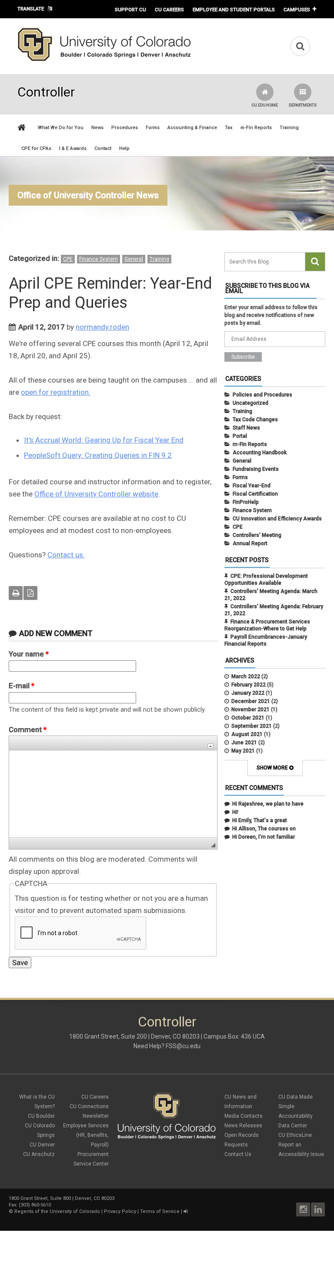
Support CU (130, 10)
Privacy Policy (120, 1211)
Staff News (246, 428)
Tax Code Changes (255, 419)
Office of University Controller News (88, 195)
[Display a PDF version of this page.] (30, 593)
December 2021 (250, 701)
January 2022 (247, 693)
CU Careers (169, 10)
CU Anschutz (39, 1154)
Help (124, 148)
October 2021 (247, 718)
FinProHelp (246, 502)
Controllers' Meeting (257, 535)
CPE (68, 259)
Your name (29, 654)
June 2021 (244, 743)
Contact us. (66, 554)
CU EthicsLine (295, 1135)
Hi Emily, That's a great (259, 820)
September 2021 (251, 726)
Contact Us (237, 1154)
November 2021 (250, 709)
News (97, 127)
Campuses (297, 10)
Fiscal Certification (255, 494)
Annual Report (250, 543)
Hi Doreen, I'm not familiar (263, 837)
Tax (229, 127)
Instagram (303, 1209)
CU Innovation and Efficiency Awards (277, 519)
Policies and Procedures (262, 395)
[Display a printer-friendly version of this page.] (16, 593)
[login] (185, 1211)
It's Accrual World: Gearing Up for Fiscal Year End (104, 440)
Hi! (235, 812)
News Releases (243, 1126)
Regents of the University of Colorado (57, 1211)
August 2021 (247, 734)
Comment (28, 729)
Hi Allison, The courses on (264, 829)
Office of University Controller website (96, 494)
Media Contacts (243, 1116)
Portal (240, 436)
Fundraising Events (256, 469)
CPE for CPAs (36, 148)
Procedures (124, 127)
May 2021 (243, 751)
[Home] (104, 59)
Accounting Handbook (260, 453)
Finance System (98, 259)
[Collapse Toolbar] (210, 746)
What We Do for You (61, 127)
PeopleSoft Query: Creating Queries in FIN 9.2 (98, 455)
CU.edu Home (264, 105)
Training (289, 127)
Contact (102, 148)
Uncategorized (250, 403)
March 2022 (245, 676)
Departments (303, 105)
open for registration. (55, 392)
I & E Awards (73, 148)
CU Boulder (41, 1116)
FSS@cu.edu (183, 1046)
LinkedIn (318, 1209)
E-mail (21, 685)
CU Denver (42, 1145)
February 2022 (248, 685)
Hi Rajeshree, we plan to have (268, 804)
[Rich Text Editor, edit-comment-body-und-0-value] (113, 793)
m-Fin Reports (256, 127)
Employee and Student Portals (234, 10)
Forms (153, 127)
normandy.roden (102, 327)
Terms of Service (160, 1211)
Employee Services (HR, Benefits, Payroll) (86, 1135)
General (133, 259)
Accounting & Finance (192, 127)
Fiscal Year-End (252, 486)
